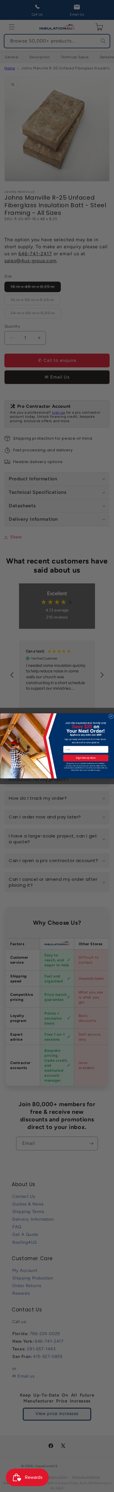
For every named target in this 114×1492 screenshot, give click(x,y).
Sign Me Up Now (85, 758)
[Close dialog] (111, 716)
